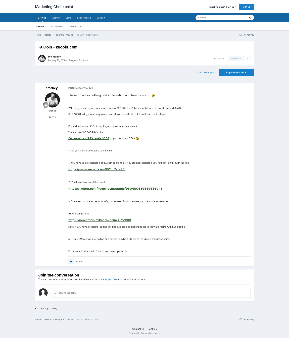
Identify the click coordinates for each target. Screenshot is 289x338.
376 (53, 117)
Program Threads (78, 60)
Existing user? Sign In (222, 7)
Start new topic (205, 72)
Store (68, 17)
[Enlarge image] (153, 95)
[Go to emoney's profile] (42, 58)
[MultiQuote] (70, 261)
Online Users (56, 26)
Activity (56, 17)
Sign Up (247, 6)
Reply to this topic (236, 72)
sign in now (111, 279)
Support (101, 17)
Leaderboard (76, 26)
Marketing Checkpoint (54, 7)
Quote (79, 261)
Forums (39, 26)
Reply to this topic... (67, 292)
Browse (42, 17)
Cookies (152, 328)
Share (220, 58)
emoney (56, 56)
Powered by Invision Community (144, 333)
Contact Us (138, 328)
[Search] (250, 17)
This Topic (237, 17)
